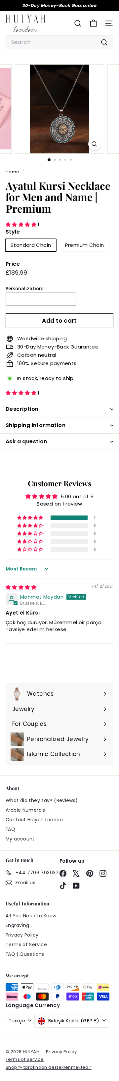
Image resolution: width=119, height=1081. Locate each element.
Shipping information (35, 425)
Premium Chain (84, 245)
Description (22, 409)
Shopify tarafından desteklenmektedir (49, 1067)
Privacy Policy (22, 935)
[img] (21, 587)
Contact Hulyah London (34, 819)
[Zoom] (94, 144)
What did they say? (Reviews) (42, 800)
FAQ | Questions (25, 954)
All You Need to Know (31, 915)
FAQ (10, 829)
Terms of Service (26, 944)
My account (20, 839)
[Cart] (93, 23)
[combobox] (59, 42)
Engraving (17, 925)
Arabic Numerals (25, 810)
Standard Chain (31, 245)
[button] (22, 224)
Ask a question (26, 441)
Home (13, 172)
